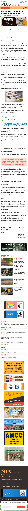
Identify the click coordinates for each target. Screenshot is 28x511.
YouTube (6, 476)
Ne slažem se (7, 507)
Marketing (18, 486)
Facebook (21, 2)
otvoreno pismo (7, 251)
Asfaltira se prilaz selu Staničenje (18, 290)
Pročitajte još (6, 256)
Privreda (20, 479)
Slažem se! (20, 507)
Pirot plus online (10, 3)
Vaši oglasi (4, 483)
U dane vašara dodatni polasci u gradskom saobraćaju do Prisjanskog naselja (19, 281)
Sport (11, 481)
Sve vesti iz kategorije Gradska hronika (14, 297)
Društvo (3, 481)
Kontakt (13, 486)
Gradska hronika (5, 8)
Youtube (26, 2)
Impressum (8, 486)
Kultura (7, 481)
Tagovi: (2, 251)
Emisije (8, 483)
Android (20, 314)
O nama (3, 486)
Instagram (23, 2)
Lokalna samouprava (6, 479)
